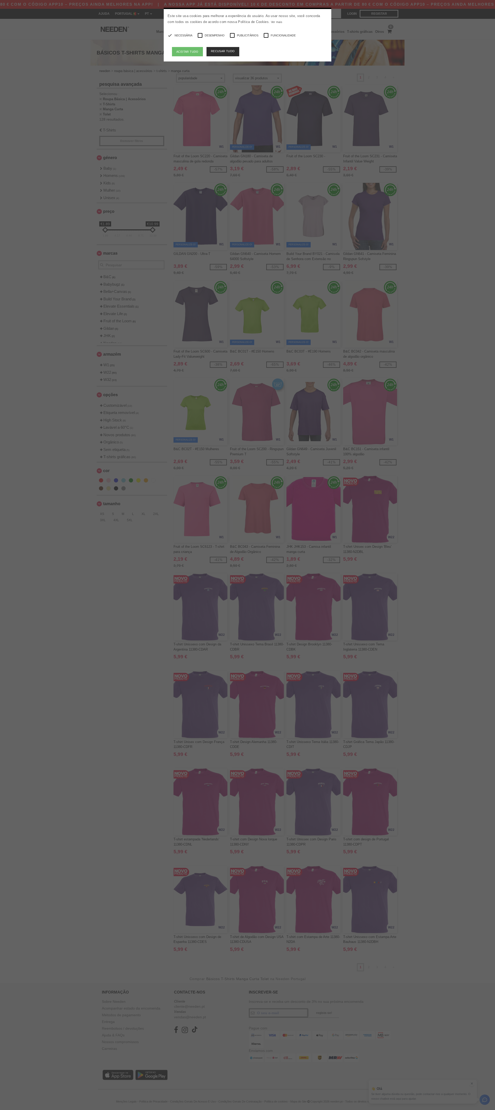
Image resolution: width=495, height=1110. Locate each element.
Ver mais (276, 22)
